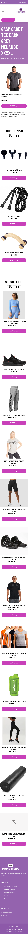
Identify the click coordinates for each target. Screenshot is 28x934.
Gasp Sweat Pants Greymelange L (14, 415)
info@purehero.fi (22, 2)
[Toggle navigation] (3, 10)
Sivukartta (19, 931)
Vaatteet (10, 94)
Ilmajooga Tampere (9, 889)
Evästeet (20, 929)
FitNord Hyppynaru (14, 216)
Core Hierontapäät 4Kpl (14, 170)
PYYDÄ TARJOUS (8, 20)
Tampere (5, 2)
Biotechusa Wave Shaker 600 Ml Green (14, 701)
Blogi (5, 902)
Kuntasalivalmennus (9, 892)
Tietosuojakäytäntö (11, 931)
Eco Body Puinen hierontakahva (14, 253)
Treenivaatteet (18, 94)
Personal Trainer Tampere (11, 886)
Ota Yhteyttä (12, 929)
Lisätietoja (14, 106)
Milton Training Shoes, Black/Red (14, 369)
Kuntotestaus (7, 895)
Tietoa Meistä (8, 899)
